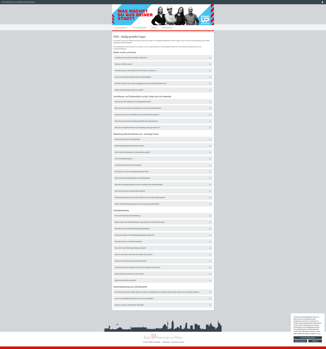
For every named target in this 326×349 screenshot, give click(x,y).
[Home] (163, 15)
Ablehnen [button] (315, 341)
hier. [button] (319, 333)
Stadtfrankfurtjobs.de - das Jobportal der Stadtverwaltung (18, 2)
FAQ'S (154, 28)
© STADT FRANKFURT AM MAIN (151, 342)
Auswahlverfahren (140, 28)
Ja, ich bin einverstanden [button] (307, 337)
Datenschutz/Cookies (177, 342)
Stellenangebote (121, 28)
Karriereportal (167, 28)
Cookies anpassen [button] (300, 341)
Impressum (166, 342)
